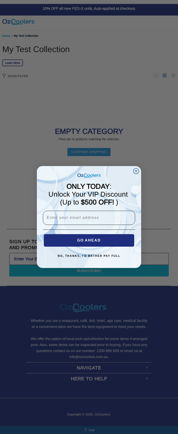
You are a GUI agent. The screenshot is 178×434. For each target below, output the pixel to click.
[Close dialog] (136, 171)
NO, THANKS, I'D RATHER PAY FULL (89, 256)
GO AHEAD (89, 240)
